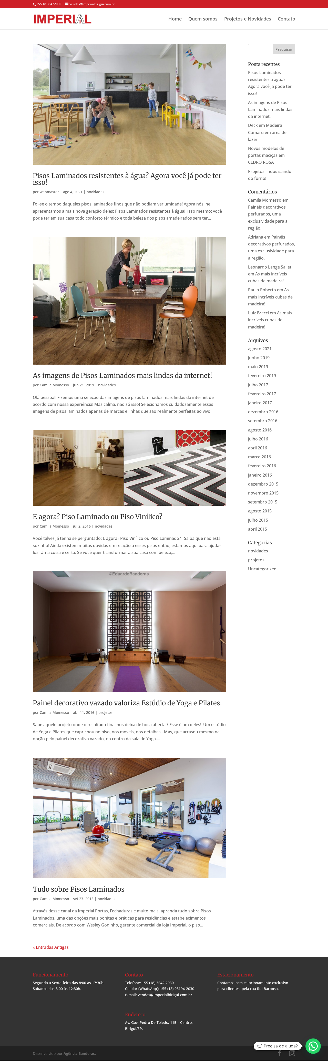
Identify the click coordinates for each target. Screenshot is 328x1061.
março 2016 (259, 457)
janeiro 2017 (260, 403)
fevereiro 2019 (262, 375)
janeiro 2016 (260, 475)
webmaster (49, 191)
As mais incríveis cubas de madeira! (270, 296)
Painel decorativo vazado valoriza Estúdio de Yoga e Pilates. (127, 703)
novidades (95, 191)
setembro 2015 (262, 502)
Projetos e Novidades (247, 19)
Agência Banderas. (80, 1053)
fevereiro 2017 (262, 394)
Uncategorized (262, 569)
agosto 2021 (260, 349)
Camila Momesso (54, 385)
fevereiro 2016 (262, 466)
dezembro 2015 (263, 484)
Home (175, 19)
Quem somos (203, 19)
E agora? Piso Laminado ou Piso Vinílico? (97, 516)
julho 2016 (258, 439)
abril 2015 (257, 529)
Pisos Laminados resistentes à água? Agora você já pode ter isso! (127, 179)
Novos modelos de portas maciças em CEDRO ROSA (266, 155)
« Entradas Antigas (51, 947)
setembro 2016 (262, 421)
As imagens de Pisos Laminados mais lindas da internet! (122, 375)
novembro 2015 (263, 493)
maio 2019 (258, 366)
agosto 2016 (260, 430)
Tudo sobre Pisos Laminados (79, 889)
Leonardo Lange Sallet (269, 267)
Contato (286, 19)
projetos (105, 712)
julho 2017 (258, 385)
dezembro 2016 (263, 412)
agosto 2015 (260, 511)
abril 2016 (257, 448)
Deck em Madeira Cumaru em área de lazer (267, 132)
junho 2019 (259, 357)
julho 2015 (258, 520)
